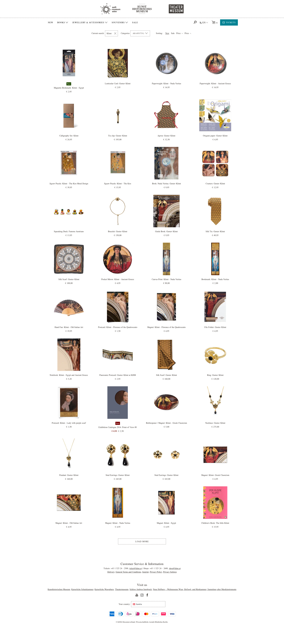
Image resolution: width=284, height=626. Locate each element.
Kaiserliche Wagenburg (104, 589)
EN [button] (204, 22)
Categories (125, 33)
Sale (135, 22)
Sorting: (159, 33)
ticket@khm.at (135, 568)
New (50, 22)
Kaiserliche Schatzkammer (82, 589)
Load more (142, 541)
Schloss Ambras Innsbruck (141, 589)
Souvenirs (118, 22)
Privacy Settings (170, 571)
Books (61, 22)
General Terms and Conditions (128, 571)
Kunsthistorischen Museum (59, 589)
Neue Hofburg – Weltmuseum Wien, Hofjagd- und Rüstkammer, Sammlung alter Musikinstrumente (194, 589)
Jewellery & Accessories (88, 22)
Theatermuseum (121, 589)
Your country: (124, 604)
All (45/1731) (139, 33)
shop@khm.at (175, 568)
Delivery (110, 571)
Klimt (109, 33)
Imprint (145, 571)
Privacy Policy (156, 571)
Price (178, 33)
